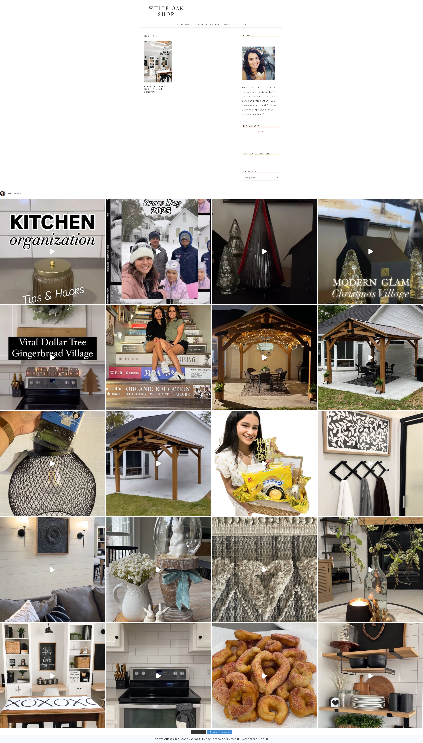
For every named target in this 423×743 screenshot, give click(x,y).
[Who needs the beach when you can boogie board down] (158, 251)
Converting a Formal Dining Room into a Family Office (155, 89)
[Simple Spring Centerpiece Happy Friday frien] (158, 569)
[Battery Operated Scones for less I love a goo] (52, 569)
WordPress (249, 739)
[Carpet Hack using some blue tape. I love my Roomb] (264, 569)
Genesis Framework (226, 739)
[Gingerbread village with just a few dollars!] (52, 357)
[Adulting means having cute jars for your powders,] (52, 251)
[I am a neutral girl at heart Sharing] (52, 675)
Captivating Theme (194, 739)
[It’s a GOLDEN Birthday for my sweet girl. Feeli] (264, 463)
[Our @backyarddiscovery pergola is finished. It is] (158, 463)
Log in (264, 739)
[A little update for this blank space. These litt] (158, 675)
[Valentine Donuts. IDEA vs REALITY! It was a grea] (264, 675)
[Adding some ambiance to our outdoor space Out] (52, 463)
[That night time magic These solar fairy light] (264, 357)
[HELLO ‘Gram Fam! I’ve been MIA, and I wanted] (158, 357)
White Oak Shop (166, 11)
